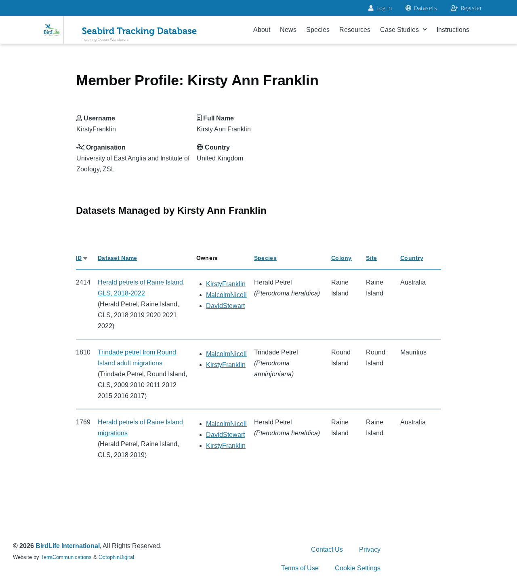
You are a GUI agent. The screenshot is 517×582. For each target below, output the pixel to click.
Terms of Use (300, 568)
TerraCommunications (66, 557)
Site (371, 258)
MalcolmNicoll (226, 294)
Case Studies (399, 29)
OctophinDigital (116, 557)
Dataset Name (117, 258)
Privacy (369, 549)
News (288, 29)
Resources (354, 29)
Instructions (453, 29)
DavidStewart (225, 305)
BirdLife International (68, 545)
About (261, 29)
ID (82, 258)
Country (411, 258)
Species (318, 29)
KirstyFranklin (226, 283)
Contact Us (327, 549)
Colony (341, 258)
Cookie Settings (357, 568)
